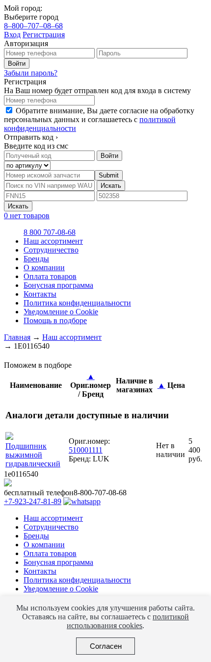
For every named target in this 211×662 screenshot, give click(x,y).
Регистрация (44, 34)
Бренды (36, 259)
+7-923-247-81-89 (32, 501)
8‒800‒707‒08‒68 (33, 26)
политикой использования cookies (128, 621)
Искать (111, 185)
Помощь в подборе (55, 320)
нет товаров (27, 215)
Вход (12, 34)
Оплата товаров (50, 276)
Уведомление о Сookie (61, 311)
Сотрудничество (51, 250)
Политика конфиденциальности (77, 303)
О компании (44, 267)
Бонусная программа (58, 285)
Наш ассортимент (53, 241)
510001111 (86, 450)
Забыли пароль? (30, 73)
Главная (17, 337)
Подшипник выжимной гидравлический (32, 455)
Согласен (106, 646)
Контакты (40, 294)
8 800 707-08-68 (50, 232)
